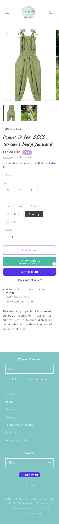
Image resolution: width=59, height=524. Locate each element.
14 (22, 206)
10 (41, 198)
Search (9, 394)
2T (9, 190)
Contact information (31, 513)
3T (22, 190)
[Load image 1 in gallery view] (12, 113)
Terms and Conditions (19, 424)
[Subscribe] (49, 369)
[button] (7, 12)
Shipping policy (41, 508)
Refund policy (26, 503)
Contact (10, 409)
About (9, 401)
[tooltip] (54, 264)
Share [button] (9, 175)
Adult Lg (34, 214)
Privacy (9, 417)
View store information (20, 301)
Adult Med (15, 214)
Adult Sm (38, 206)
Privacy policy (44, 503)
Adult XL (13, 222)
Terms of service (21, 508)
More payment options (29, 280)
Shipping (7, 157)
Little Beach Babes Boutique (28, 499)
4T (34, 190)
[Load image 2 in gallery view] (29, 113)
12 (9, 206)
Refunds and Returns (18, 440)
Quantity (7, 229)
